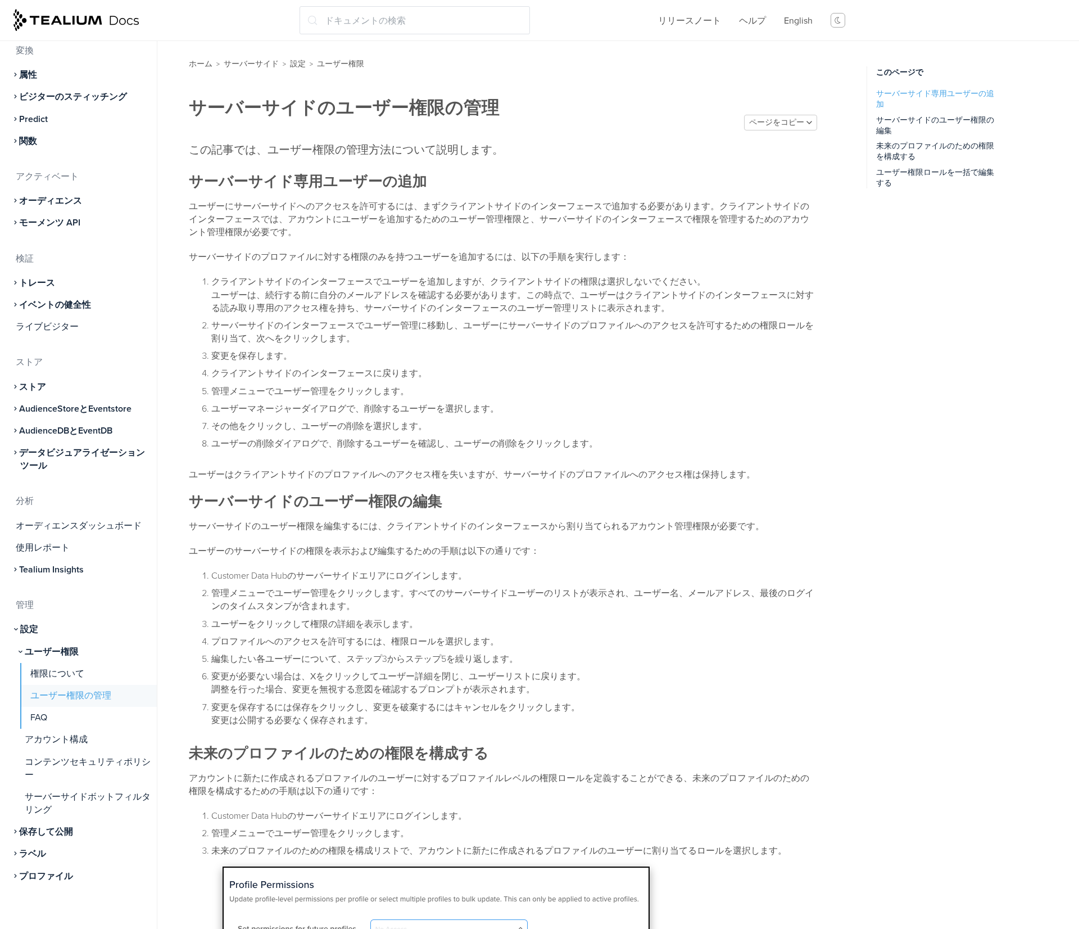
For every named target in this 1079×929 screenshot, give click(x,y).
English (798, 20)
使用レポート (43, 547)
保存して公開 (46, 831)
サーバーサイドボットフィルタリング (88, 803)
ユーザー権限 (52, 651)
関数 (28, 141)
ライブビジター (47, 326)
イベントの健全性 (55, 304)
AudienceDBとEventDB (65, 430)
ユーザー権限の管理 (70, 695)
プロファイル (46, 876)
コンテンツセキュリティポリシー (88, 768)
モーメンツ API (49, 222)
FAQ (38, 717)
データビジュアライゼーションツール (82, 459)
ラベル (32, 853)
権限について (57, 673)
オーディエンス (50, 200)
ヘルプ (752, 20)
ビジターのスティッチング (73, 96)
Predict (33, 119)
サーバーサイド (251, 64)
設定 (29, 629)
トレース (37, 282)
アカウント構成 (56, 739)
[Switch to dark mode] (838, 20)
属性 (28, 74)
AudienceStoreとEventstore (75, 408)
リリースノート (689, 20)
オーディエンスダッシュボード (79, 525)
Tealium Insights (51, 569)
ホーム (200, 64)
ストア (32, 387)
